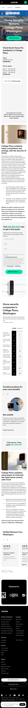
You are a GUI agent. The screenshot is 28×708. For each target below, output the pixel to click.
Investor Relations (20, 635)
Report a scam (13, 689)
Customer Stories (20, 633)
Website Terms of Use (11, 700)
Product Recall (21, 699)
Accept (22, 704)
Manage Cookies (5, 673)
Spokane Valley (20, 116)
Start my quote (16, 81)
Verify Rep (3, 671)
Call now (7, 14)
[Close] (2, 704)
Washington (10, 7)
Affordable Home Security (7, 630)
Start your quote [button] (14, 38)
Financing (3, 642)
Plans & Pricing (19, 640)
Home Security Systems (6, 619)
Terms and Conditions (5, 699)
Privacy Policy (18, 266)
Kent (10, 116)
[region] (13, 704)
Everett (14, 116)
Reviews (18, 621)
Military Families (4, 668)
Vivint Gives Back (20, 630)
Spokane (10, 114)
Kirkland (16, 118)
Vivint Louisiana (4, 648)
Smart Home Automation (7, 628)
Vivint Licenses (4, 700)
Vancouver (21, 114)
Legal (17, 699)
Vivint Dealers (4, 650)
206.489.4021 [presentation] (25, 2)
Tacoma (15, 114)
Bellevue (6, 116)
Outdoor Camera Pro (6, 626)
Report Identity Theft (13, 684)
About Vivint (18, 619)
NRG (2, 654)
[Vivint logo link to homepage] (14, 2)
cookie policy (11, 704)
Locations (3, 7)
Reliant (2, 652)
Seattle (6, 114)
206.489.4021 (6, 61)
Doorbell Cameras (5, 624)
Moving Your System (5, 666)
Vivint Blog (3, 640)
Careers (17, 628)
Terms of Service (10, 266)
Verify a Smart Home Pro (13, 679)
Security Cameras (5, 621)
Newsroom (18, 626)
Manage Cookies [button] (10, 705)
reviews (4, 571)
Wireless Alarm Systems (6, 633)
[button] (1, 2)
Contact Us (3, 664)
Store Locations (19, 624)
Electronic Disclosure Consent (11, 257)
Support (3, 662)
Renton (11, 118)
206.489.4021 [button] (6, 74)
